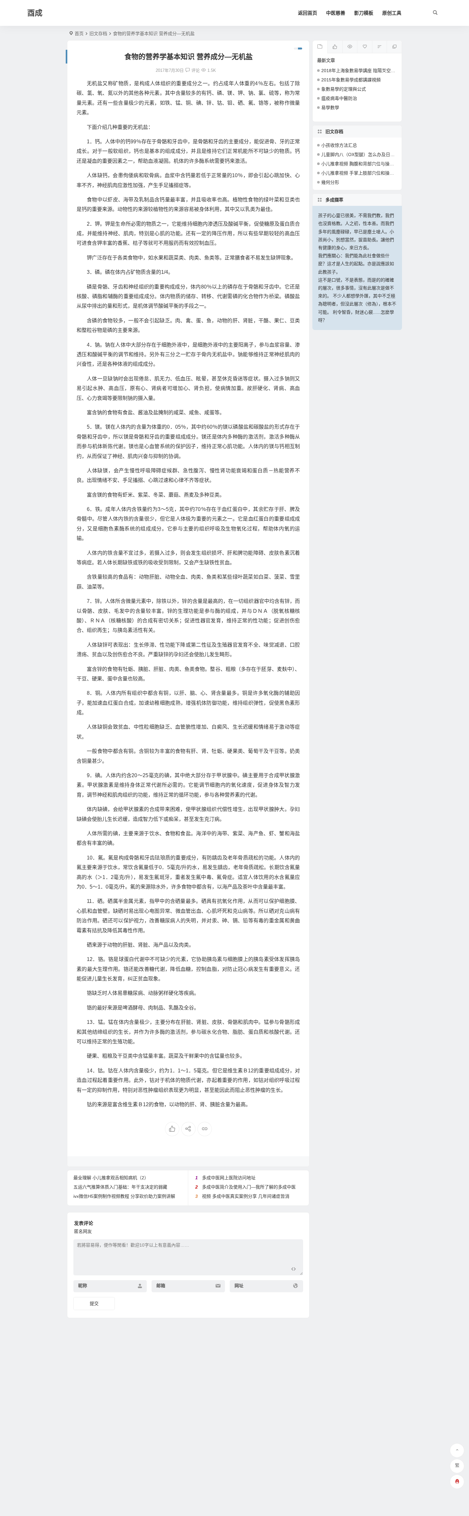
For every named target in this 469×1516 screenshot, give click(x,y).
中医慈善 (335, 13)
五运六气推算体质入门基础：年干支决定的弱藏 (120, 1187)
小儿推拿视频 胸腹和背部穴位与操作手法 (362, 163)
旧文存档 (98, 33)
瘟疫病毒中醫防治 (339, 98)
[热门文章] (349, 47)
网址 (238, 1285)
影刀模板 (363, 13)
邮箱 (160, 1285)
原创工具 (391, 13)
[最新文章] (320, 47)
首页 (79, 33)
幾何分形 (330, 182)
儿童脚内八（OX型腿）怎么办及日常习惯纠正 (367, 154)
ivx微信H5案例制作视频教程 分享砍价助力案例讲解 (124, 1196)
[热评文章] (364, 47)
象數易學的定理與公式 (343, 89)
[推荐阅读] (394, 47)
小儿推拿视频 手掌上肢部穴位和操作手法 (362, 173)
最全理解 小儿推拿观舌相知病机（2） (111, 1177)
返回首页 (307, 13)
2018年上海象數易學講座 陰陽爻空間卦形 (362, 70)
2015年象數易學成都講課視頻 (351, 79)
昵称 (82, 1285)
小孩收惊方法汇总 (339, 145)
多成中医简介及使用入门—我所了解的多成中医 (249, 1187)
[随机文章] (379, 47)
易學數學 (330, 107)
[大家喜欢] (334, 47)
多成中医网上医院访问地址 (229, 1177)
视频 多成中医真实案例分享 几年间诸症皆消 (245, 1196)
